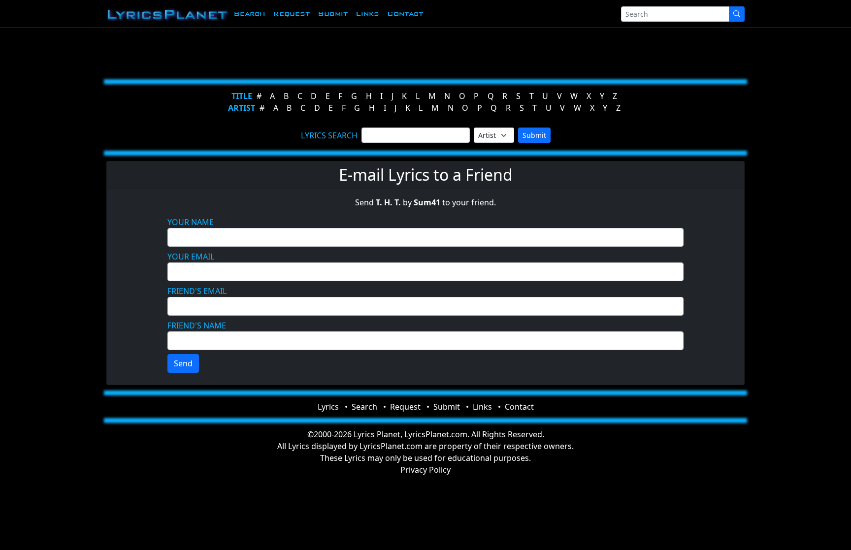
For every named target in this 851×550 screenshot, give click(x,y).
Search (249, 13)
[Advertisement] (377, 52)
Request (291, 13)
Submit (333, 13)
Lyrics (328, 406)
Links (367, 13)
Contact (405, 13)
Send (183, 363)
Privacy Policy (425, 469)
